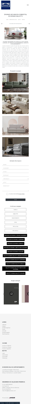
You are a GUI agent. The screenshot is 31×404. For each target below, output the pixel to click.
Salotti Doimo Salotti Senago (15, 263)
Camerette (5, 355)
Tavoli (3, 329)
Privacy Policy (21, 193)
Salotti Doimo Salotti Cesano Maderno (15, 255)
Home (7, 19)
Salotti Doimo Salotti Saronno (15, 259)
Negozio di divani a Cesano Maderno (15, 235)
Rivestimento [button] (15, 218)
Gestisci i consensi (15, 403)
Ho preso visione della (17, 193)
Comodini (4, 356)
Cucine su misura (6, 347)
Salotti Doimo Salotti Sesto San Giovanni (16, 268)
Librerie (4, 324)
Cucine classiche (6, 348)
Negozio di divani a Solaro (15, 251)
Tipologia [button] (15, 226)
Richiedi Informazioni (15, 23)
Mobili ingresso (6, 327)
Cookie (7, 403)
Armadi (4, 330)
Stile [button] (15, 222)
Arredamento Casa (13, 19)
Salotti (19, 19)
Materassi (4, 358)
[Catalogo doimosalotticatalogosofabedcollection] (11, 294)
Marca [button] (15, 209)
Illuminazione (5, 334)
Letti (3, 353)
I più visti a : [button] (15, 230)
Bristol (23, 19)
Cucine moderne (6, 345)
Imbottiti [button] (15, 213)
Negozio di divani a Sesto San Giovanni (15, 247)
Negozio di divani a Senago (16, 243)
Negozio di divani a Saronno (15, 239)
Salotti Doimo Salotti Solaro (15, 273)
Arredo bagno (6, 332)
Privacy (2, 403)
